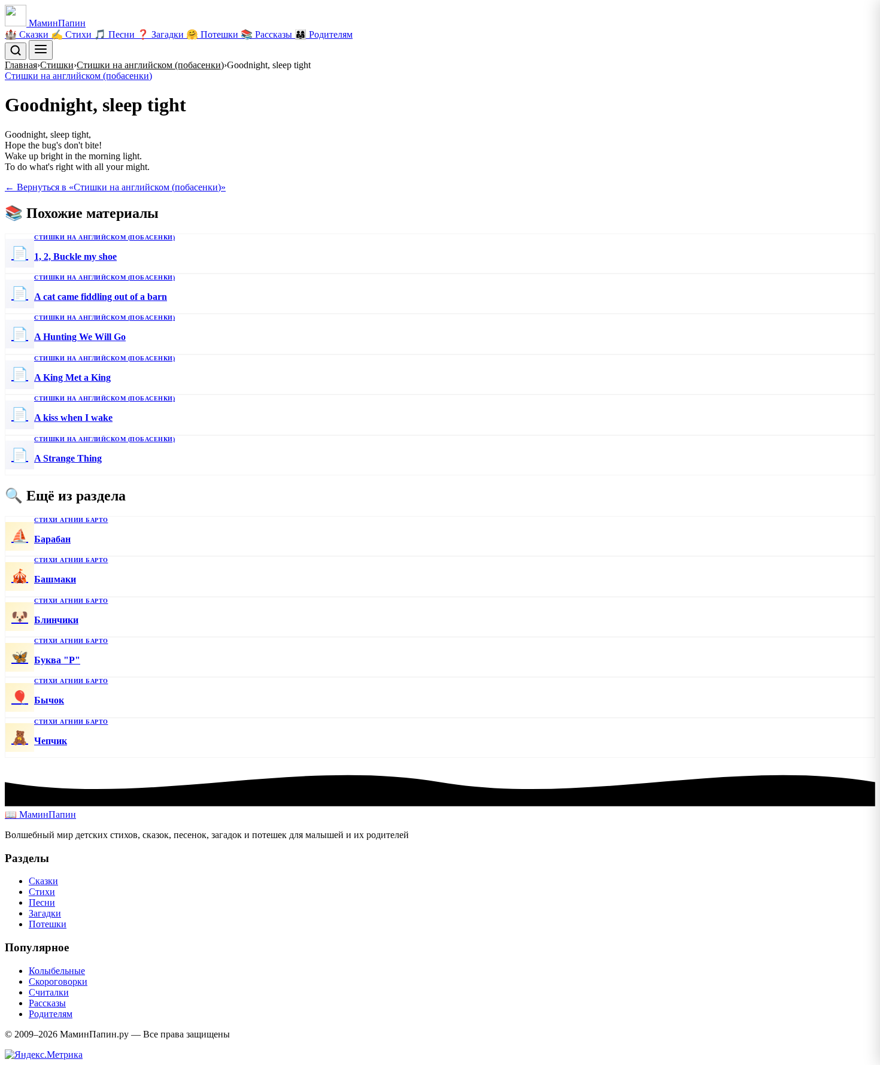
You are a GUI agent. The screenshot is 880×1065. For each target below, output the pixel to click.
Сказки (43, 881)
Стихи (42, 892)
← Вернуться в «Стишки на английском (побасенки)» (115, 187)
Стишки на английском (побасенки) (150, 65)
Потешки (47, 924)
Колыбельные (57, 971)
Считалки (49, 992)
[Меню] (41, 50)
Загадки (45, 913)
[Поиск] (15, 51)
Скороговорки (58, 981)
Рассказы (47, 1003)
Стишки (57, 65)
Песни (42, 902)
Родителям (50, 1014)
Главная (21, 65)
